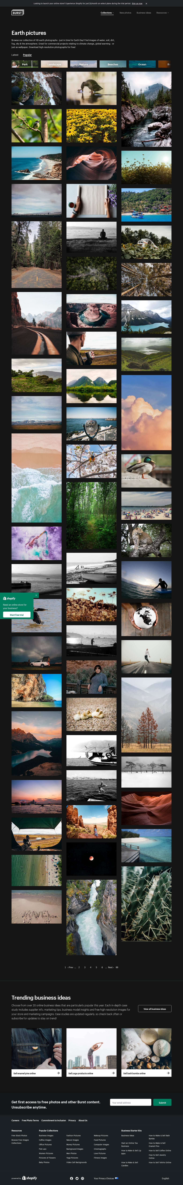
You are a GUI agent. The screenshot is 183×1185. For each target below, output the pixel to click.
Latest (15, 54)
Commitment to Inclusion (53, 1120)
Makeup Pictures (101, 1135)
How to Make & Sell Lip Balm (131, 1152)
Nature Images (72, 1139)
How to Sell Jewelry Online (157, 1156)
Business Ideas (127, 1135)
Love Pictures (100, 1153)
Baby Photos (44, 1162)
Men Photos (71, 1153)
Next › (111, 967)
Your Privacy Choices (104, 1178)
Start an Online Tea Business (129, 1144)
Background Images (74, 1148)
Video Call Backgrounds (76, 1162)
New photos (125, 12)
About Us (83, 1120)
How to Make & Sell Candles (129, 1164)
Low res (51, 101)
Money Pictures (73, 1144)
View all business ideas (155, 1008)
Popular (27, 54)
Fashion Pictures (73, 1135)
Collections (106, 12)
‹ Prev (70, 967)
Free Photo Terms (30, 1120)
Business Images (46, 1135)
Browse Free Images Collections (20, 1141)
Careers (15, 1120)
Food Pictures (100, 1139)
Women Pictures (46, 1153)
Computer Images (101, 1144)
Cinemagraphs (100, 1148)
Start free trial (17, 614)
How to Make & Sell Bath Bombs (159, 1137)
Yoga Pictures (72, 1157)
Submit (162, 1102)
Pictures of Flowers (47, 1157)
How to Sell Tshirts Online (160, 1162)
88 (117, 967)
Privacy (72, 1120)
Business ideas (144, 12)
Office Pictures (45, 1144)
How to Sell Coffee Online (160, 1150)
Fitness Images (100, 1157)
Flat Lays (42, 1148)
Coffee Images (45, 1139)
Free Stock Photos (19, 1135)
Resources (161, 12)
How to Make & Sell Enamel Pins (157, 1144)
